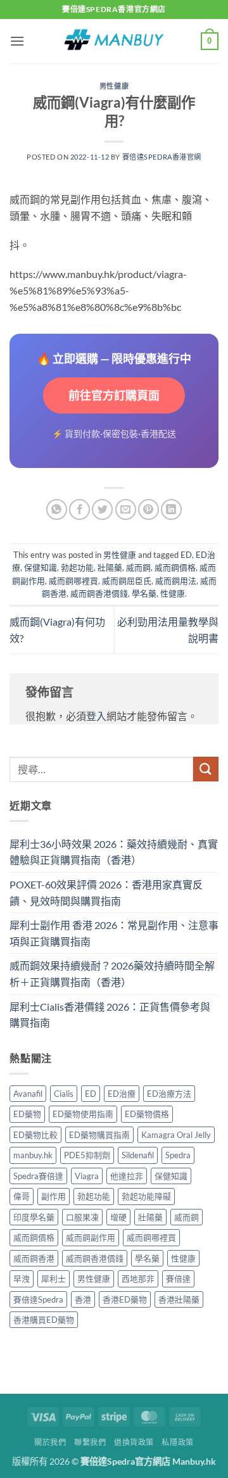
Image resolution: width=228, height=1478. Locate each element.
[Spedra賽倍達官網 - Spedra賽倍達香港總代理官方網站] (114, 41)
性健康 (172, 593)
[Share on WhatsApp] (56, 509)
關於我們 (50, 1442)
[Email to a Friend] (125, 509)
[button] (17, 40)
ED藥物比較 (35, 1135)
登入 (96, 716)
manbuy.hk (33, 1155)
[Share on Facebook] (79, 509)
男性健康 (114, 86)
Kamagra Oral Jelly (176, 1135)
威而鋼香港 (33, 1258)
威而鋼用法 (175, 581)
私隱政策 (177, 1442)
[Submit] (205, 769)
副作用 (53, 1196)
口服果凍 (82, 1217)
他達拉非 (126, 1176)
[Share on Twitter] (102, 509)
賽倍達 (178, 1278)
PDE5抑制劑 (87, 1155)
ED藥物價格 (147, 1114)
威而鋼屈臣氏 (126, 581)
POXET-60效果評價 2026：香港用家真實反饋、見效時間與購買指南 (106, 892)
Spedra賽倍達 (38, 1176)
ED (186, 555)
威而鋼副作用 (90, 1237)
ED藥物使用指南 (83, 1114)
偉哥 (21, 1196)
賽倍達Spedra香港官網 (161, 157)
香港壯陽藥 (179, 1299)
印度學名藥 (33, 1217)
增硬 (118, 1217)
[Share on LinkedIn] (171, 509)
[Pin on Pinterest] (148, 509)
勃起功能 (77, 567)
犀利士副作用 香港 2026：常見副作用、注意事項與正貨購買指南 (114, 933)
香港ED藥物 (125, 1299)
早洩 (21, 1278)
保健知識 (40, 567)
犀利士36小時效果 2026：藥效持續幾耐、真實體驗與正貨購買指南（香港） (114, 852)
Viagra (87, 1176)
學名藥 (144, 593)
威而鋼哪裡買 (73, 581)
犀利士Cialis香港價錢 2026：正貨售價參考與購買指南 (110, 1015)
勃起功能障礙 (146, 1196)
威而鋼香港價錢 (99, 593)
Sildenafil (138, 1155)
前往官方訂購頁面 (114, 395)
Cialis (63, 1094)
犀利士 (53, 1278)
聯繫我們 (90, 1442)
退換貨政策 (134, 1442)
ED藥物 (27, 1114)
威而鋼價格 (175, 567)
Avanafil (27, 1094)
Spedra (178, 1155)
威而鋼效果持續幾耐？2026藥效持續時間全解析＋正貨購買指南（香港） (112, 973)
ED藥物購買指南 (99, 1135)
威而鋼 (138, 567)
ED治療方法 (169, 1094)
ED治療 (122, 1094)
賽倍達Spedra (38, 1299)
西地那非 (138, 1278)
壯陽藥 (110, 567)
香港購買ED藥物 (43, 1320)
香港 (83, 1299)
